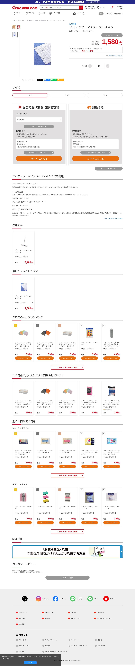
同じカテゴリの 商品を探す (114, 218)
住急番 (99, 640)
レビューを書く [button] (67, 577)
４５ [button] (30, 95)
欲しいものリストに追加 (109, 168)
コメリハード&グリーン (79, 645)
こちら (56, 656)
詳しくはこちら (93, 2)
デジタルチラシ (30, 13)
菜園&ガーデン (23, 645)
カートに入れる (39, 158)
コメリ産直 (22, 640)
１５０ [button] (104, 95)
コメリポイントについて (115, 55)
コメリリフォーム (51, 640)
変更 (101, 13)
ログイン (108, 13)
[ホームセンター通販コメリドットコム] (24, 9)
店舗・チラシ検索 (54, 13)
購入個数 (84, 66)
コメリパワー (101, 645)
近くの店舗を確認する (39, 126)
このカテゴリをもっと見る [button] (67, 367)
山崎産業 (72, 24)
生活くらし (21, 20)
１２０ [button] (67, 95)
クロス (64, 20)
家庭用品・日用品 (32, 20)
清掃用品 (43, 20)
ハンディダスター (54, 20)
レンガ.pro (74, 640)
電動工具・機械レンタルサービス (56, 651)
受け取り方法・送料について (38, 152)
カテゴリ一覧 (17, 13)
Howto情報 (42, 13)
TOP (13, 20)
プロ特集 (22, 651)
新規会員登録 (117, 13)
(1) (111, 409)
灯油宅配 (48, 645)
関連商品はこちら (112, 35)
